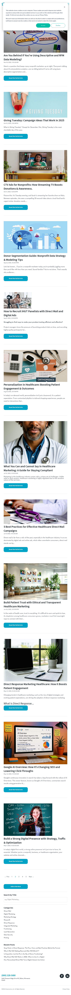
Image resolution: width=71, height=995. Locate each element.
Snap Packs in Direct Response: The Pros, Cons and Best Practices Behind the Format (32, 948)
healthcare (45, 852)
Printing (6, 938)
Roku (62, 195)
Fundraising (7, 929)
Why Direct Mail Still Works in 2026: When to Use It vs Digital (24, 957)
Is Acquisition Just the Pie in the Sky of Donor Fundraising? (23, 954)
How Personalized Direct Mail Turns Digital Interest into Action (24, 960)
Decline (58, 25)
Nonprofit (7, 920)
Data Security (8, 935)
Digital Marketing (9, 914)
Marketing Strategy (10, 917)
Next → (31, 877)
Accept (43, 25)
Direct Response (9, 923)
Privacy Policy (66, 989)
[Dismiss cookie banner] (64, 7)
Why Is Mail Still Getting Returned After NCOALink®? (21, 951)
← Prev (7, 877)
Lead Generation (9, 932)
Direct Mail (7, 911)
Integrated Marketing (10, 926)
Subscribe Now (16, 887)
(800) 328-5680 (8, 975)
